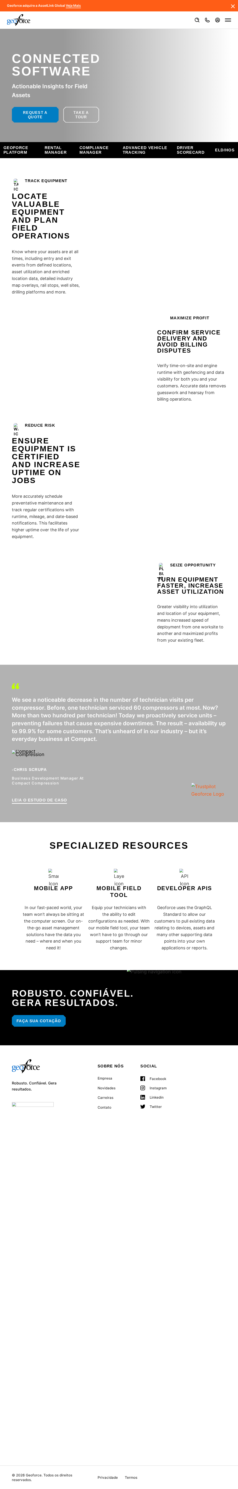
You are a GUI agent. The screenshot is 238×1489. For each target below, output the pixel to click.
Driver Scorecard (191, 150)
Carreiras (105, 1097)
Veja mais (73, 5)
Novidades (107, 1088)
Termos (131, 1477)
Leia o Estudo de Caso (39, 800)
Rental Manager (56, 150)
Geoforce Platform (15, 150)
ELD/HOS (225, 150)
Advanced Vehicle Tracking (145, 150)
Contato (104, 1107)
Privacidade (108, 1477)
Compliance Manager (94, 150)
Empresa (105, 1078)
